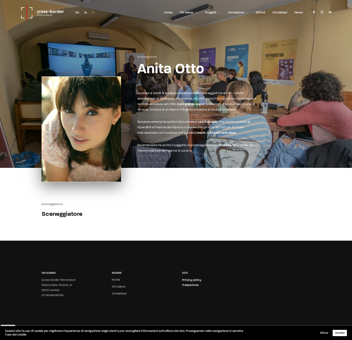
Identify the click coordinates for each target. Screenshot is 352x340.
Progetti (210, 12)
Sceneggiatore (147, 57)
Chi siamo (187, 12)
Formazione (236, 12)
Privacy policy (191, 280)
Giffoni (260, 12)
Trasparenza (190, 285)
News (299, 12)
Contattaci (280, 12)
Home (168, 12)
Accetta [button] (339, 333)
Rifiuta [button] (324, 333)
